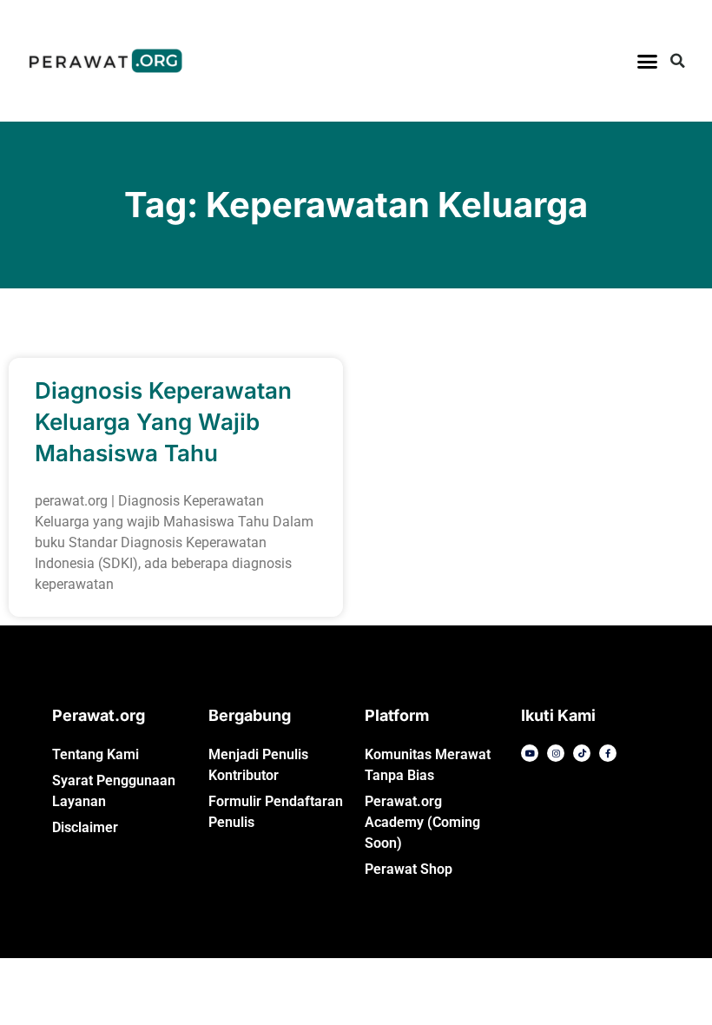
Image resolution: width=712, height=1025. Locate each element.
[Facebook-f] (607, 753)
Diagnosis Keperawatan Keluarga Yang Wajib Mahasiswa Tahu (163, 421)
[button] (647, 60)
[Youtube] (529, 753)
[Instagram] (555, 753)
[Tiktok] (581, 753)
